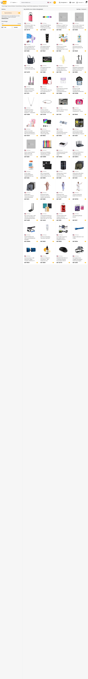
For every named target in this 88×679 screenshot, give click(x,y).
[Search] (54, 2)
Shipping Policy (5, 18)
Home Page (4, 6)
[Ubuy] (4, 2)
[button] (63, 2)
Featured (84, 9)
